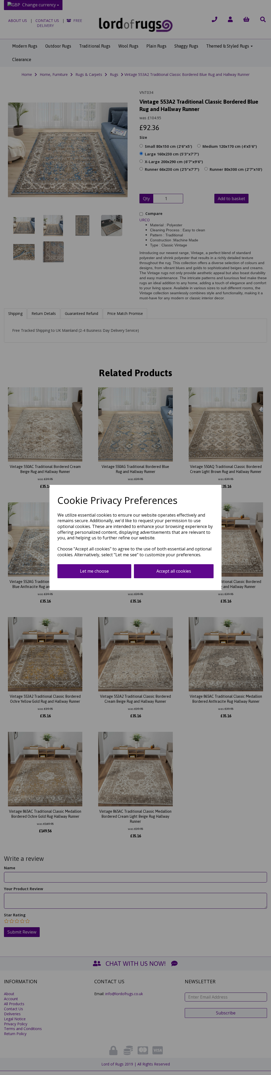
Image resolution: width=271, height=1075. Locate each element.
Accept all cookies (173, 571)
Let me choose (94, 571)
